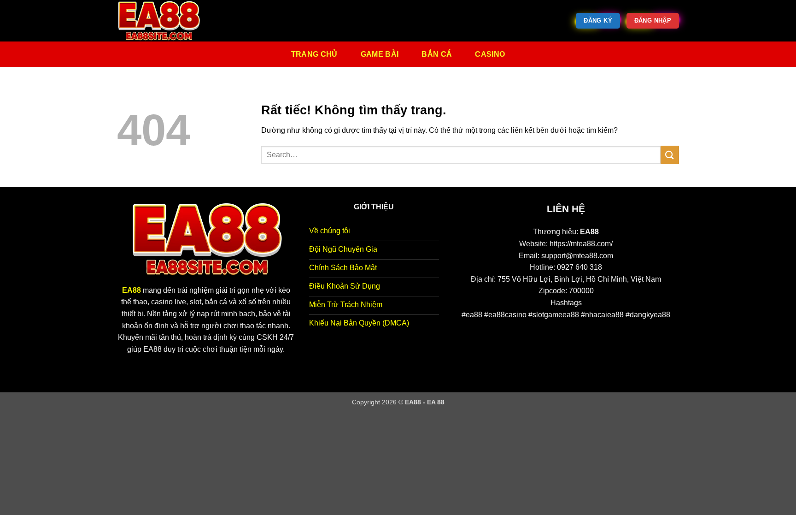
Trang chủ (314, 54)
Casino (490, 54)
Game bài (380, 54)
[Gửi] (670, 155)
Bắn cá (436, 54)
